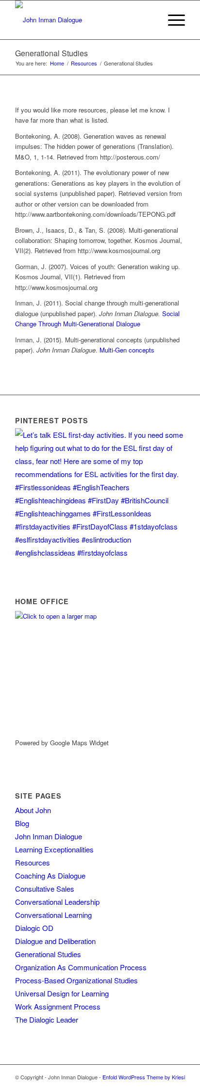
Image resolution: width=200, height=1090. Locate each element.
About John (33, 810)
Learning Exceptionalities (54, 849)
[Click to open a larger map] (75, 616)
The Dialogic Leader (46, 1019)
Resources (32, 862)
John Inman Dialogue (48, 836)
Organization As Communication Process (81, 967)
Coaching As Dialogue (50, 875)
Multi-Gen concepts (127, 349)
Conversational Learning (53, 915)
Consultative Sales (44, 888)
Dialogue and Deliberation (55, 941)
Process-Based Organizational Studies (76, 980)
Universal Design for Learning (62, 993)
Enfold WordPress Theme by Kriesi (143, 1077)
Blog (22, 823)
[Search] (148, 19)
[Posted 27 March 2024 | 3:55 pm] (100, 552)
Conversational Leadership (57, 902)
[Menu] (171, 19)
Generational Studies (51, 53)
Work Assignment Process (57, 1006)
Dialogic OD (34, 928)
